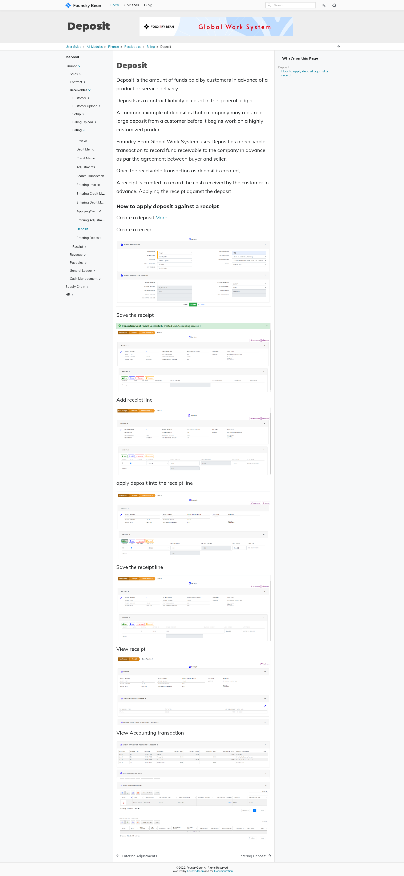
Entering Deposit (89, 238)
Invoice (82, 140)
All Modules (95, 47)
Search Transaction (90, 176)
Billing (151, 47)
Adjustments (86, 167)
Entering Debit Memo (92, 202)
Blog (148, 5)
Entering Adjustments (92, 220)
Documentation (223, 871)
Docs (114, 5)
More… (163, 217)
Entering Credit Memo (92, 193)
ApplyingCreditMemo (92, 211)
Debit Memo (85, 149)
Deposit (82, 229)
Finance (113, 47)
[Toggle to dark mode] (334, 5)
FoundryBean (195, 871)
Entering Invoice (88, 184)
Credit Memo (86, 158)
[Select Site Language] (323, 5)
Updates (131, 5)
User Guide (73, 47)
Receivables (132, 47)
